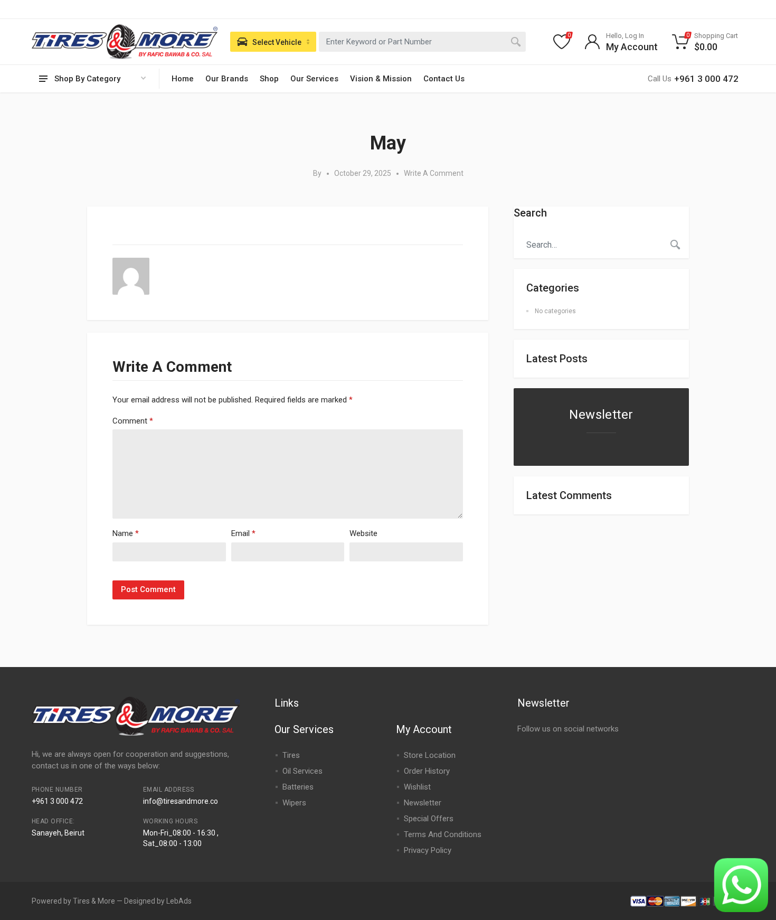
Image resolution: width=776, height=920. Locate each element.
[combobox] (422, 42)
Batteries (298, 787)
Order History (427, 771)
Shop (269, 78)
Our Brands (226, 78)
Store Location (430, 755)
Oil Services (302, 771)
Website (363, 533)
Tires (291, 755)
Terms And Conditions (442, 834)
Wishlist (417, 787)
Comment (132, 421)
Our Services (314, 78)
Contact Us (444, 78)
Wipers (294, 803)
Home (183, 78)
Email (243, 533)
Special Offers (428, 818)
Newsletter (422, 803)
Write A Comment (433, 173)
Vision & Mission (381, 78)
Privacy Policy (427, 850)
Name (125, 533)
